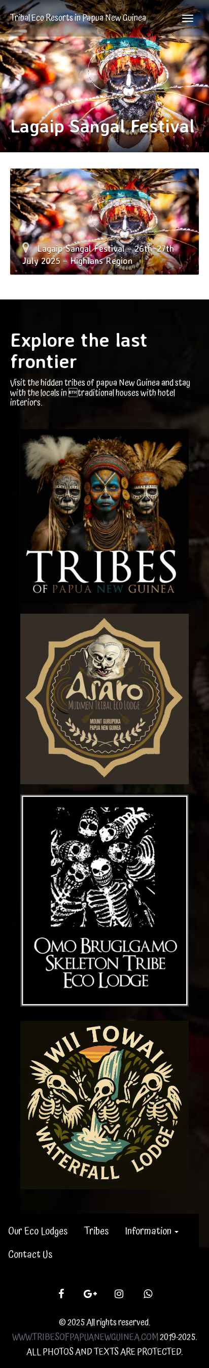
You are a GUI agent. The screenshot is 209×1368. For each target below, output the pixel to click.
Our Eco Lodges (37, 1231)
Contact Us (30, 1255)
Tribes (96, 1231)
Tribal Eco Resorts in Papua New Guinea (78, 18)
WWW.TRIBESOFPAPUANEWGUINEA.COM (85, 1337)
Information (149, 1231)
